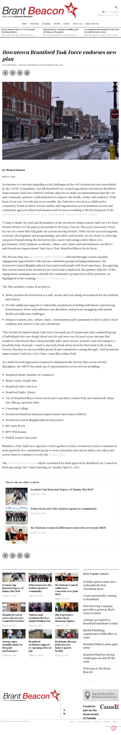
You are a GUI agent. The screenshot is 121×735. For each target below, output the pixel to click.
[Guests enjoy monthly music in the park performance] (14, 634)
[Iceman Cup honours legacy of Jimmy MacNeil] (17, 496)
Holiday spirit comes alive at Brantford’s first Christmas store (99, 585)
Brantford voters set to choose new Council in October (13, 617)
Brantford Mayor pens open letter (100, 645)
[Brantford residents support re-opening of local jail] (40, 634)
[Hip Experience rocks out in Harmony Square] (66, 607)
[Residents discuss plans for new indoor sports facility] (66, 634)
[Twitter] (12, 73)
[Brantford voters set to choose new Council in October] (14, 607)
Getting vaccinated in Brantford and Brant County (100, 621)
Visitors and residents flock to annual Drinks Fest (39, 617)
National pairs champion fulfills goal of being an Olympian (60, 30)
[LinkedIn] (64, 713)
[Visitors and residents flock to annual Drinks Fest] (40, 607)
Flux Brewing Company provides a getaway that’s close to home (99, 609)
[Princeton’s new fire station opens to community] (17, 516)
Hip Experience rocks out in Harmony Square (65, 617)
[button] (116, 7)
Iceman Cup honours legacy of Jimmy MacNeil (62, 489)
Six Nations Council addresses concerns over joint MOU (68, 527)
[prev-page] (85, 681)
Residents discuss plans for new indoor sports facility (65, 646)
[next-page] (90, 681)
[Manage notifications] (113, 728)
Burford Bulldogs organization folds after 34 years (100, 633)
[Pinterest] (20, 73)
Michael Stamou (15, 169)
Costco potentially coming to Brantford (100, 597)
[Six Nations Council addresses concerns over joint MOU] (17, 535)
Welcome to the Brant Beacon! (96, 670)
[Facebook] (5, 73)
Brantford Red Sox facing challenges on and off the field (99, 658)
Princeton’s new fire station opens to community (64, 508)
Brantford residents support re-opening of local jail (40, 646)
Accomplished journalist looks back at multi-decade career (101, 30)
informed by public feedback (46, 257)
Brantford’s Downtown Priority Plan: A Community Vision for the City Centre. (50, 214)
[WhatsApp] (27, 73)
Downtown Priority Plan (51, 278)
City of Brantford (9, 65)
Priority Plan (56, 454)
